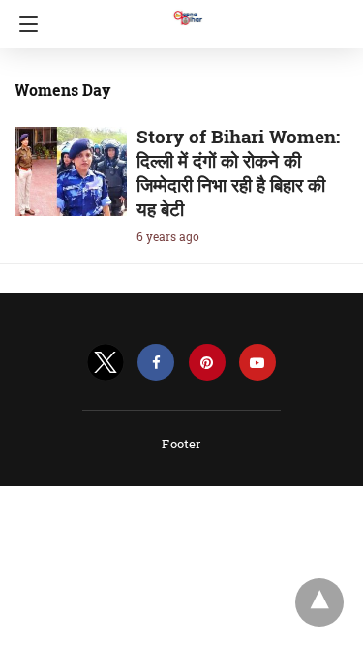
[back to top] (319, 602)
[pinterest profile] (207, 362)
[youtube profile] (257, 362)
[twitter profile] (105, 362)
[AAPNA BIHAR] (186, 8)
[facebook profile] (155, 362)
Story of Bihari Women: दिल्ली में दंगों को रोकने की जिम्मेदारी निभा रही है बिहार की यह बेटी (238, 172)
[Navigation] (23, 24)
